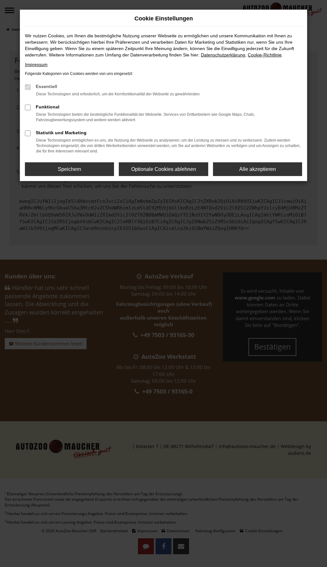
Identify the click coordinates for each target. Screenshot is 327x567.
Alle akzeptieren (257, 169)
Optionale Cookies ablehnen (163, 169)
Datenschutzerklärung (223, 54)
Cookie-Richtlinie (265, 54)
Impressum (36, 64)
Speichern (69, 169)
